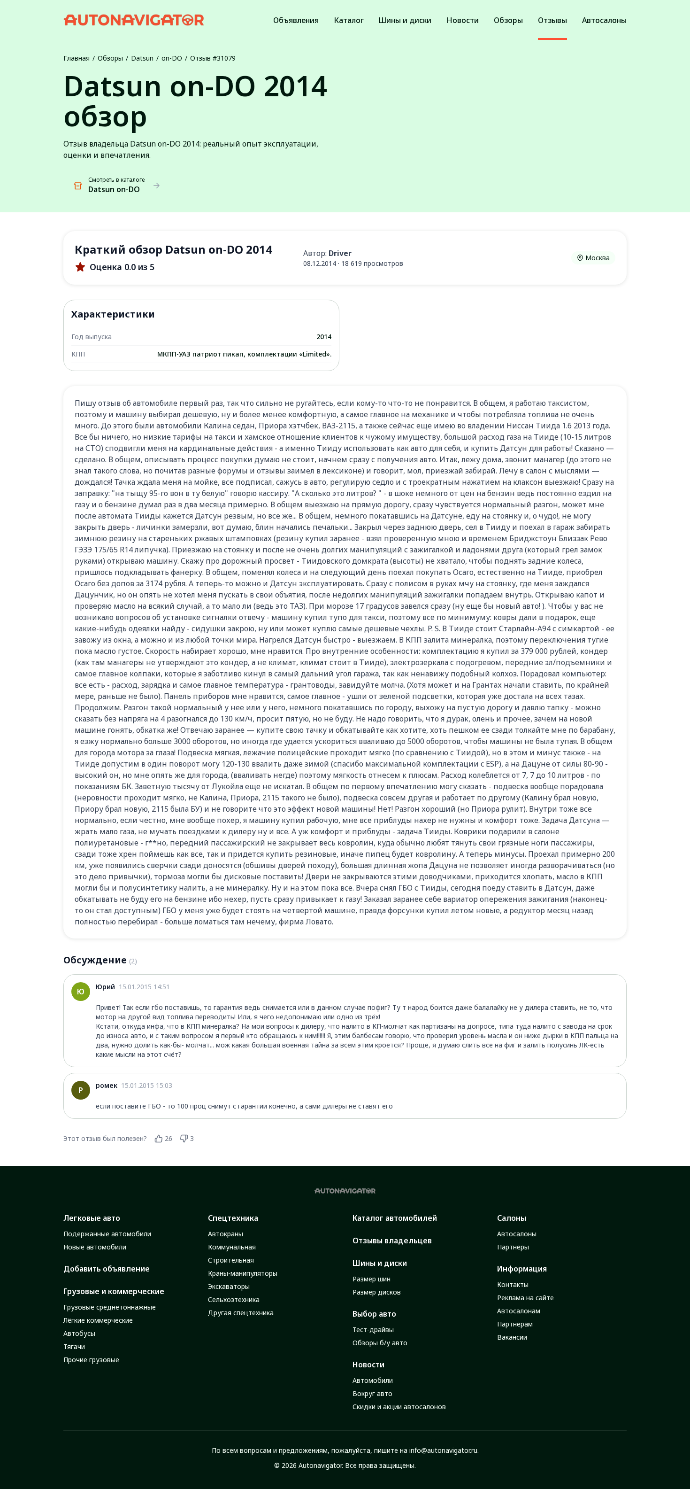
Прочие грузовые (91, 1359)
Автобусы (79, 1333)
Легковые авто (91, 1218)
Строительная (231, 1260)
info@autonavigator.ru (443, 1450)
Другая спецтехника (241, 1312)
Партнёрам (515, 1323)
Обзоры (110, 58)
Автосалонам (518, 1310)
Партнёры (513, 1246)
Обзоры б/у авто (380, 1342)
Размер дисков (377, 1291)
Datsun (142, 58)
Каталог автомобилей (395, 1218)
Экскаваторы (229, 1286)
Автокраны (225, 1233)
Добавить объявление (106, 1269)
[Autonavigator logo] (133, 20)
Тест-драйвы (373, 1329)
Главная (76, 58)
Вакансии (512, 1337)
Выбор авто (374, 1314)
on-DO (171, 58)
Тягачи (74, 1346)
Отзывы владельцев (392, 1240)
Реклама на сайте (525, 1297)
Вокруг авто (372, 1393)
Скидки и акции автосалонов (399, 1406)
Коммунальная (232, 1246)
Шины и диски (380, 1263)
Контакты (513, 1284)
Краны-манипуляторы (242, 1273)
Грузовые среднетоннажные (109, 1307)
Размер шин (372, 1278)
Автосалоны (517, 1233)
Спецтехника (233, 1218)
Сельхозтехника (234, 1299)
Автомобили (373, 1380)
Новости (368, 1364)
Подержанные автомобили (107, 1233)
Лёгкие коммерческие (98, 1320)
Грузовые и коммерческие (113, 1291)
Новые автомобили (94, 1246)
